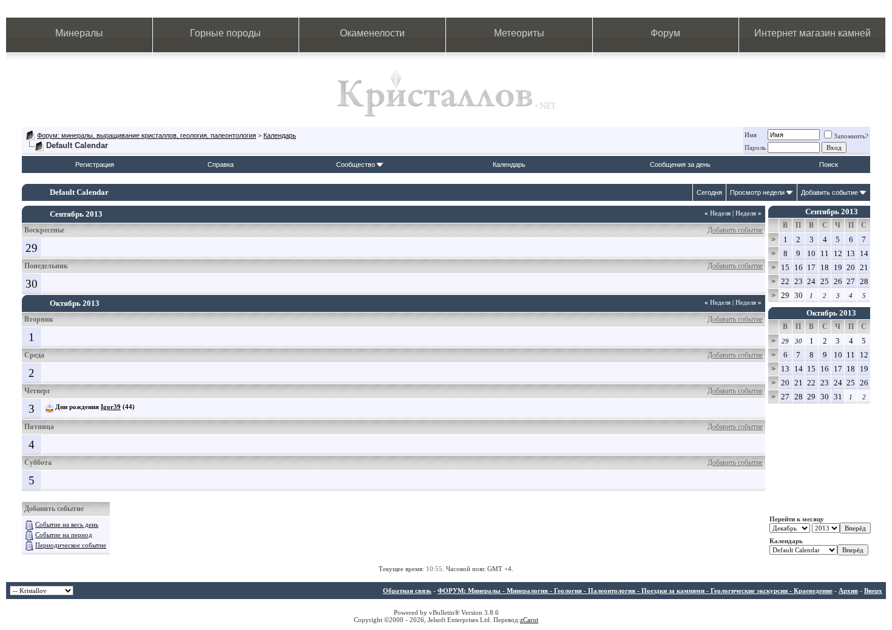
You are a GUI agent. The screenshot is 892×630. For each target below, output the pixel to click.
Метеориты (519, 33)
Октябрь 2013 (831, 312)
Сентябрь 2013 (831, 211)
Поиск (828, 164)
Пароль (755, 147)
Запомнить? (851, 136)
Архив (848, 590)
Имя (751, 134)
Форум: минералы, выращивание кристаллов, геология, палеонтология (146, 135)
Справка (221, 164)
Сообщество (355, 164)
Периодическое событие (70, 545)
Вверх (873, 590)
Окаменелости (372, 33)
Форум (665, 33)
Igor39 (111, 406)
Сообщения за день (680, 164)
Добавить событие (829, 192)
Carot (530, 619)
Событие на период (63, 534)
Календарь (279, 135)
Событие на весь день (66, 524)
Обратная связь (407, 590)
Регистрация (94, 164)
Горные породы (225, 33)
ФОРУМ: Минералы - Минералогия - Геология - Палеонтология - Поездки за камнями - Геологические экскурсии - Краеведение (635, 590)
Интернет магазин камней (812, 33)
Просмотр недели (757, 192)
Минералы (79, 33)
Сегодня (709, 192)
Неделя (717, 213)
